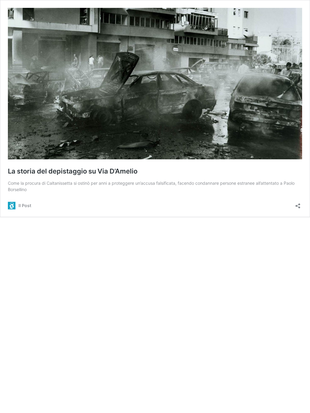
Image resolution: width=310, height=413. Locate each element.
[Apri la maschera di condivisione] (298, 204)
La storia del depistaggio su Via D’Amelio (72, 171)
